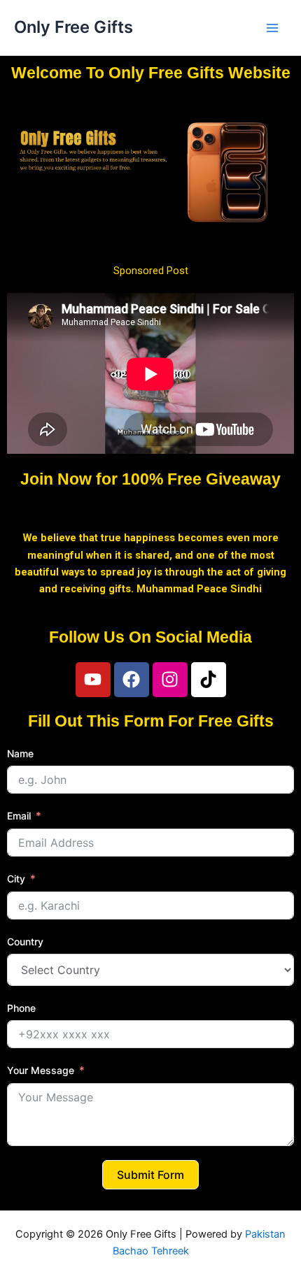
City (16, 879)
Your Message (40, 1070)
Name (20, 753)
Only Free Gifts (73, 27)
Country (25, 941)
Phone (21, 1008)
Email (19, 816)
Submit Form (150, 1175)
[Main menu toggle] (272, 28)
